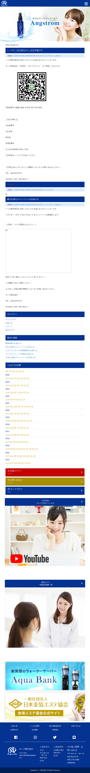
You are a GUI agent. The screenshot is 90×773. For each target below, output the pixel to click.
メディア (9, 326)
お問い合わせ (75, 726)
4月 (16, 371)
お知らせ (9, 323)
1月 (22, 371)
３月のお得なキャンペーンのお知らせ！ (21, 357)
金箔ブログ (9, 330)
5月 (13, 371)
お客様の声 (14, 730)
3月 (19, 371)
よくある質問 (34, 726)
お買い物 (14, 726)
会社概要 (35, 730)
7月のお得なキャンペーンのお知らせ (20, 347)
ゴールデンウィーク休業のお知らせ (19, 354)
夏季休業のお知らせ (13, 343)
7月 (10, 371)
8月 (6, 371)
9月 (15, 385)
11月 (11, 385)
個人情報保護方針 (55, 726)
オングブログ (10, 319)
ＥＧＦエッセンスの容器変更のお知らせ (21, 350)
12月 (7, 378)
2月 (24, 378)
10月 (11, 378)
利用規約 (55, 730)
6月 (18, 414)
